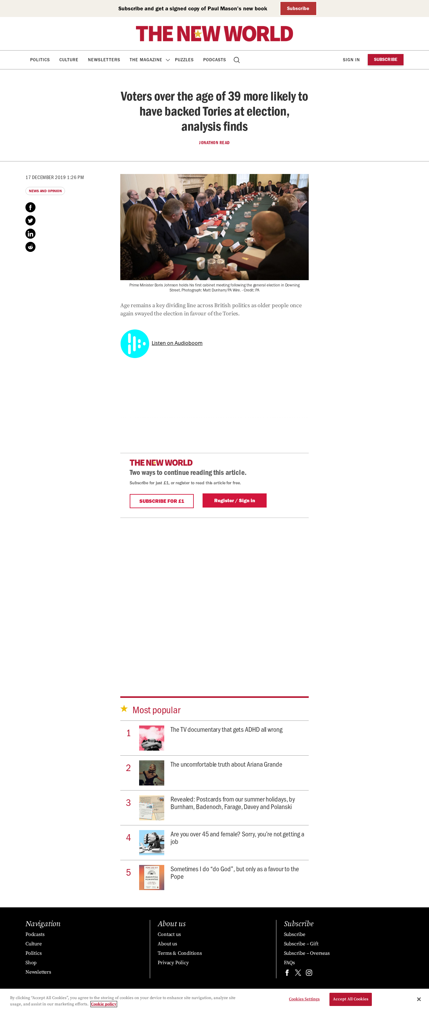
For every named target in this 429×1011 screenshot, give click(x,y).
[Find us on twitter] (298, 974)
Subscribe (298, 8)
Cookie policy (104, 1004)
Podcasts (214, 60)
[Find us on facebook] (287, 974)
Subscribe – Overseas (307, 953)
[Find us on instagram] (309, 974)
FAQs (289, 962)
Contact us (169, 934)
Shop (30, 962)
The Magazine (146, 60)
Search (237, 59)
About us (167, 944)
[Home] (214, 33)
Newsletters (104, 60)
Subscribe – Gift (301, 944)
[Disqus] (214, 596)
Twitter (30, 220)
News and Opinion (45, 191)
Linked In (30, 234)
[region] (214, 1000)
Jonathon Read (214, 142)
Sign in (351, 60)
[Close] (419, 999)
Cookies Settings (304, 999)
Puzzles (184, 60)
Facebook (30, 207)
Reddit (30, 247)
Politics (40, 60)
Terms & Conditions (180, 953)
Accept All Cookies (350, 999)
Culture (69, 60)
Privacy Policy (173, 962)
